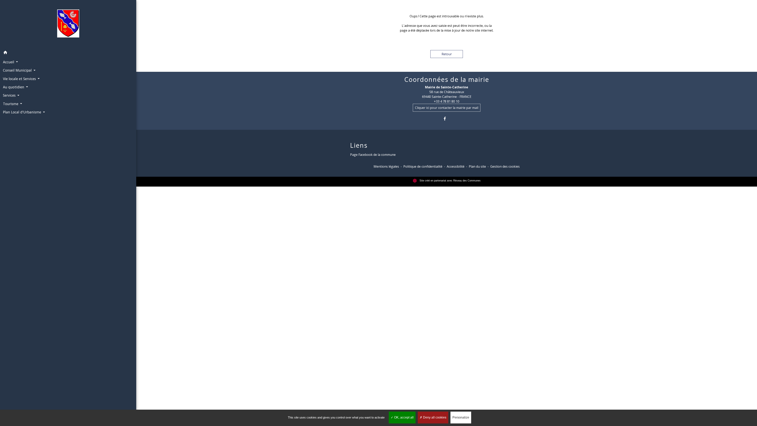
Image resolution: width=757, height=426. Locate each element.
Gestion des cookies (505, 166)
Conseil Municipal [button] (18, 70)
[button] (68, 53)
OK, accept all (403, 417)
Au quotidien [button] (14, 87)
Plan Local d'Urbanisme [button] (22, 112)
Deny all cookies (434, 417)
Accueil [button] (9, 62)
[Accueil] (68, 24)
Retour (447, 54)
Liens (358, 145)
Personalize (460, 417)
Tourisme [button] (11, 103)
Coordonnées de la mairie (446, 79)
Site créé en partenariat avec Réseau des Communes (450, 180)
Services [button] (10, 95)
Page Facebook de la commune (373, 154)
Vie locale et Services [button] (20, 78)
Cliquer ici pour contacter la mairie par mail (446, 108)
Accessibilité (455, 166)
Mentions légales (386, 166)
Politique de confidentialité (422, 166)
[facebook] (446, 119)
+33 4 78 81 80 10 (446, 101)
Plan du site (477, 166)
